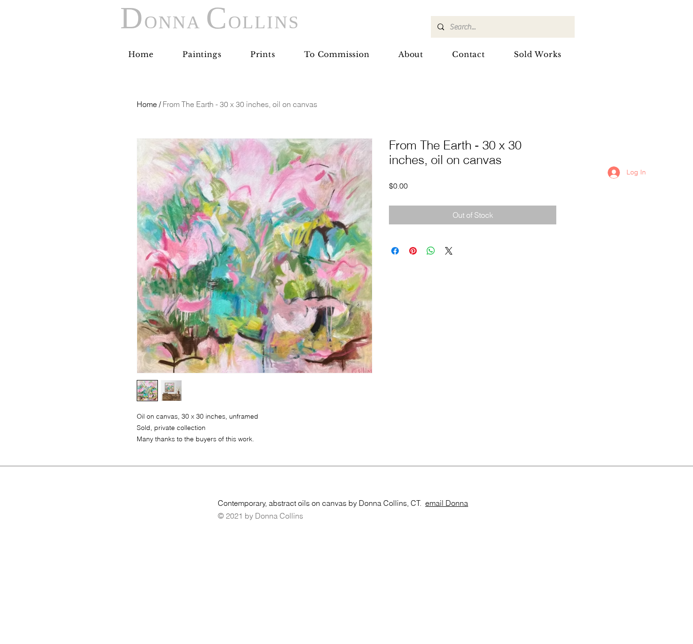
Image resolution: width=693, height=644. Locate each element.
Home (147, 104)
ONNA (175, 22)
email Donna (446, 503)
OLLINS (264, 22)
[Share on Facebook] (395, 250)
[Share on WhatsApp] (431, 250)
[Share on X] (448, 250)
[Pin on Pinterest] (413, 250)
